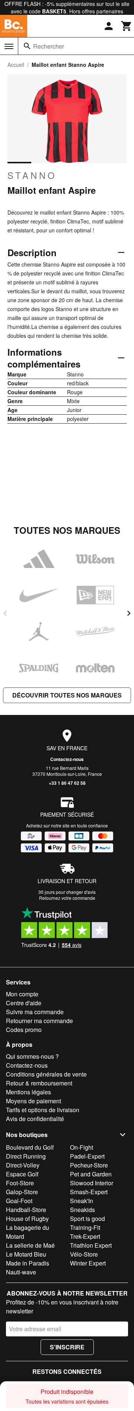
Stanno (32, 175)
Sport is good (87, 1218)
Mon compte (22, 994)
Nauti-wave (21, 1272)
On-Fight (81, 1147)
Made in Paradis (27, 1263)
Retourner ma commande (39, 1020)
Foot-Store (20, 1183)
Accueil (15, 64)
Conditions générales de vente (46, 1074)
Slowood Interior (91, 1183)
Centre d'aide (23, 1003)
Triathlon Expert (91, 1245)
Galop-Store (22, 1192)
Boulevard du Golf (30, 1147)
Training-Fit (85, 1227)
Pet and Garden (91, 1174)
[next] (129, 613)
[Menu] (9, 46)
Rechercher (48, 46)
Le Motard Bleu (26, 1254)
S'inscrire (67, 1347)
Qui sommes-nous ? (32, 1056)
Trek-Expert (85, 1236)
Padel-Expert (87, 1156)
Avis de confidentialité (35, 1118)
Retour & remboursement (39, 1083)
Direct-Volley (22, 1165)
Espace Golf (22, 1174)
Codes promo (24, 1029)
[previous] (5, 613)
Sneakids (82, 1209)
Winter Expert (88, 1263)
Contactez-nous (67, 759)
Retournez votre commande (67, 898)
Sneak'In (81, 1200)
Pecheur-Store (89, 1165)
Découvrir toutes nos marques (67, 695)
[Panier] (127, 26)
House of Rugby (27, 1218)
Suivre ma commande (35, 1011)
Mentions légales (28, 1092)
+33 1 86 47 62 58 (67, 783)
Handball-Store (26, 1209)
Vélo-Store (84, 1254)
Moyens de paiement (33, 1101)
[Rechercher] (27, 46)
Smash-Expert (89, 1192)
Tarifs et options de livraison (42, 1109)
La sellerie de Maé (30, 1245)
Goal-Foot (19, 1200)
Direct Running (26, 1156)
